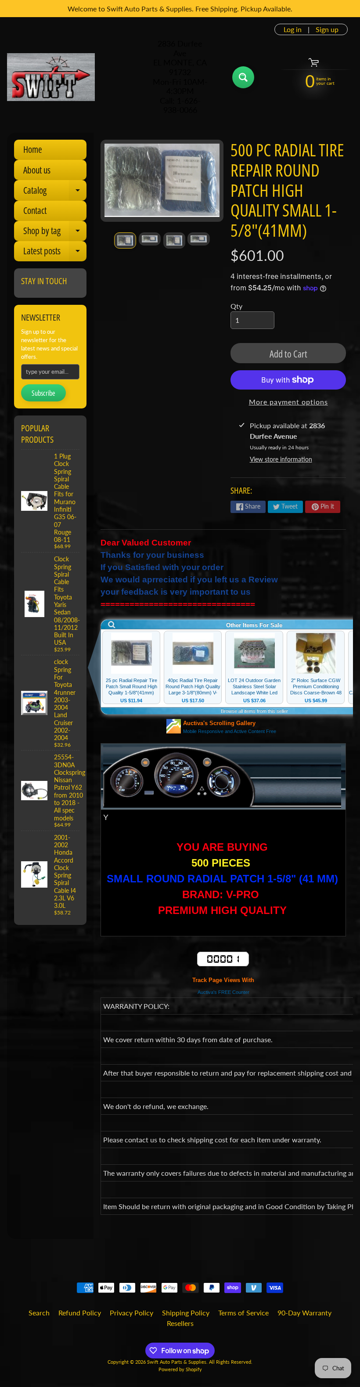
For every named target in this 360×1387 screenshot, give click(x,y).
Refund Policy (79, 1312)
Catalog (54, 192)
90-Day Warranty (304, 1312)
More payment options (288, 401)
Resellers (180, 1323)
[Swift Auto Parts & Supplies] (51, 77)
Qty (236, 306)
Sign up (327, 29)
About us (36, 170)
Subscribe (43, 393)
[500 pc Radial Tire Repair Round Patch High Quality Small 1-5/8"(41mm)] (125, 240)
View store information (281, 459)
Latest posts (54, 253)
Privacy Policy (131, 1312)
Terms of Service (243, 1312)
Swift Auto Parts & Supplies (176, 1362)
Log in (293, 29)
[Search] (243, 77)
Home (32, 149)
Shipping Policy (185, 1312)
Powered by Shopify (180, 1369)
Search (39, 1312)
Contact (35, 210)
